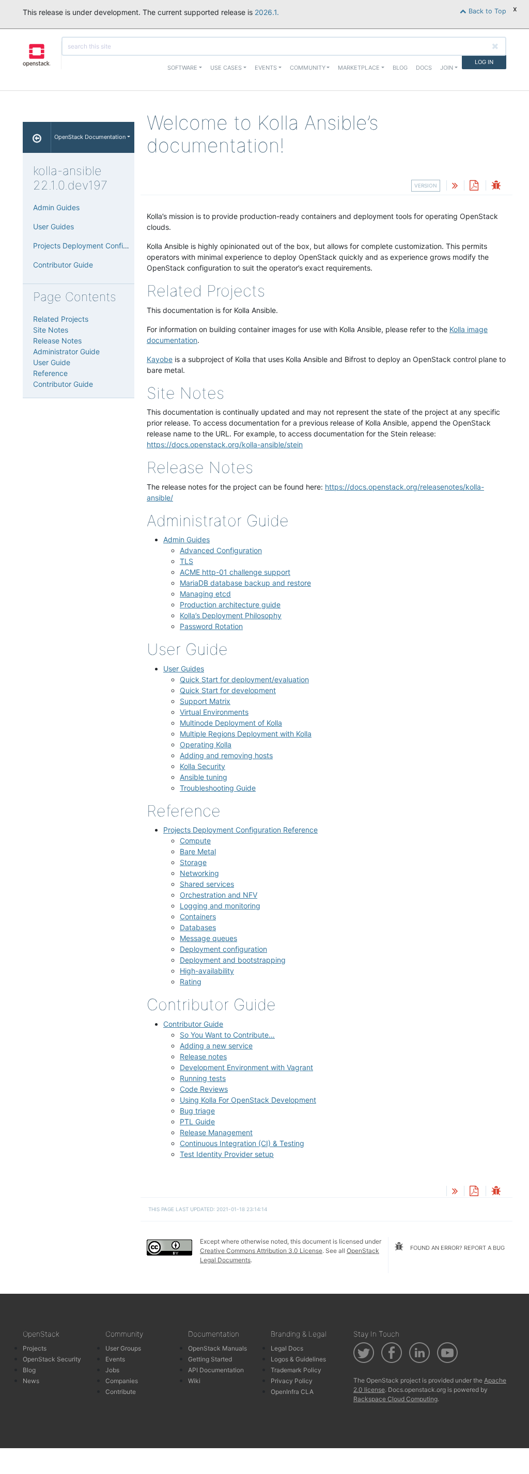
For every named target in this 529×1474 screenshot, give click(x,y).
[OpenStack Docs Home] (37, 137)
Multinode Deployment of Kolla (231, 722)
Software (182, 67)
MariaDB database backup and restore (245, 582)
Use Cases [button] (226, 67)
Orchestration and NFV (218, 894)
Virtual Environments (214, 712)
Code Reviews (204, 1089)
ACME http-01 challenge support (235, 572)
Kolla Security (202, 766)
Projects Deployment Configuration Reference (240, 829)
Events (115, 1359)
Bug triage (197, 1110)
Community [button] (307, 67)
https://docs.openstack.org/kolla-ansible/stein (225, 444)
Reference (50, 373)
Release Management (216, 1132)
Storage (193, 862)
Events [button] (266, 67)
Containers (198, 916)
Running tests (203, 1078)
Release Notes (57, 340)
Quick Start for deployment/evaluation (244, 679)
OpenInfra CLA (292, 1391)
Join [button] (446, 67)
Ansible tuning (203, 777)
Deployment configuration (223, 949)
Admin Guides (186, 539)
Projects (34, 1348)
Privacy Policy (292, 1381)
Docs (424, 67)
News (31, 1381)
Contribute (120, 1391)
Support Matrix (205, 701)
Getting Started (210, 1359)
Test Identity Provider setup (227, 1154)
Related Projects (60, 319)
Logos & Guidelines (298, 1359)
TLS (186, 561)
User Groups (123, 1348)
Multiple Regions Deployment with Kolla (246, 733)
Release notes (203, 1056)
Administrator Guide (66, 351)
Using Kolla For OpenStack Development (248, 1099)
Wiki (194, 1381)
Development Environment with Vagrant (246, 1067)
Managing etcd (205, 593)
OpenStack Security (52, 1359)
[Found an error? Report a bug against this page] (496, 186)
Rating (190, 981)
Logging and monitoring (220, 905)
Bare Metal (198, 851)
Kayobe (160, 359)
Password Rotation (211, 626)
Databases (198, 927)
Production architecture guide (230, 604)
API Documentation (216, 1370)
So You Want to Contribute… (227, 1034)
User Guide (51, 362)
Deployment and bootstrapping (233, 959)
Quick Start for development (228, 690)
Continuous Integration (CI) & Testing (242, 1143)
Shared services (207, 884)
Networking (199, 873)
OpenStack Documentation (90, 136)
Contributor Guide (193, 1024)
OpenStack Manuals (217, 1348)
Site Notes (50, 329)
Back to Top (486, 11)
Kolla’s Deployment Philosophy (231, 615)
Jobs (112, 1370)
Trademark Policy (296, 1370)
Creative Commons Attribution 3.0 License (261, 1251)
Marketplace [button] (359, 67)
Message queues (208, 938)
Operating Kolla (205, 744)
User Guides (183, 668)
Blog (400, 67)
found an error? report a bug (457, 1247)
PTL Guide (197, 1121)
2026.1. (267, 12)
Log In (484, 62)
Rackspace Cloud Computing (395, 1399)
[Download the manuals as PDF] (474, 186)
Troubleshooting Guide (218, 787)
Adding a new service (216, 1045)
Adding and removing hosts (226, 755)
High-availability (207, 970)
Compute (195, 840)
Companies (121, 1381)
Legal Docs (287, 1348)
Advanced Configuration (221, 550)
